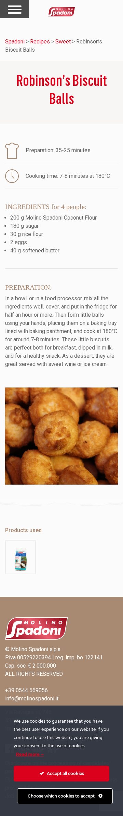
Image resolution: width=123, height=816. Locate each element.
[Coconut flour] (20, 557)
